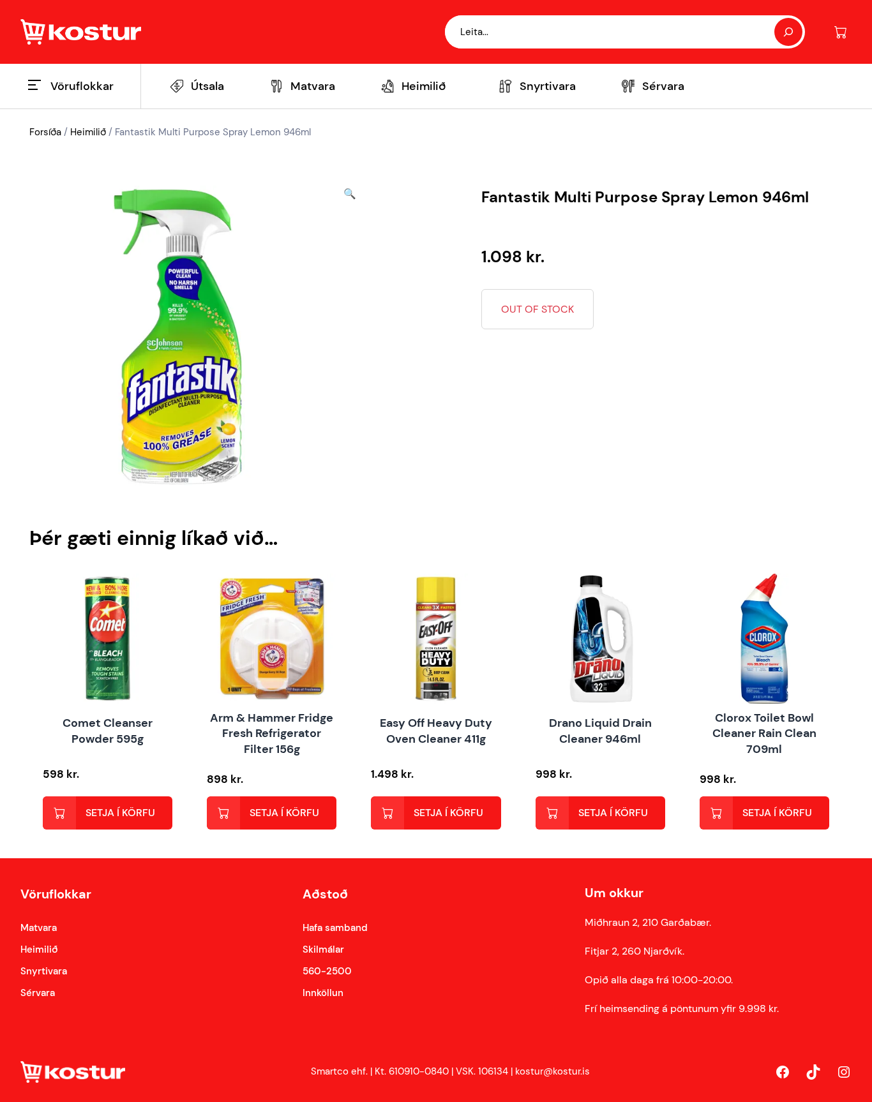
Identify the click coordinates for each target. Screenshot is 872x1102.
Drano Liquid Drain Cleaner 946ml (600, 731)
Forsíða (45, 132)
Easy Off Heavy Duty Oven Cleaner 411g (436, 731)
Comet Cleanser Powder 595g (108, 731)
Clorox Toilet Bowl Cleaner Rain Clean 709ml (764, 733)
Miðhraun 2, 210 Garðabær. (648, 922)
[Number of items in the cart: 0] (840, 32)
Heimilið (88, 132)
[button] (349, 338)
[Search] (788, 32)
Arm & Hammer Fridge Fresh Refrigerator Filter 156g (271, 733)
